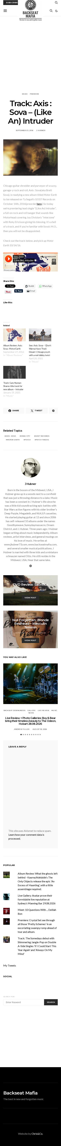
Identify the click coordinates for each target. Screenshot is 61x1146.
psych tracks (42, 440)
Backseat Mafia (20, 1093)
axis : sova (11, 436)
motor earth (13, 440)
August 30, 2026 (40, 729)
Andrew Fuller (21, 729)
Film (41, 582)
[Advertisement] (30, 54)
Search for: (9, 997)
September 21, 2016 (24, 130)
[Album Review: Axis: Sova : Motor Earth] (14, 334)
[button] (56, 11)
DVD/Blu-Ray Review (27, 582)
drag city (25, 436)
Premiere (34, 94)
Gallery (31, 710)
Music (25, 94)
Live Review (43, 710)
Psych (28, 440)
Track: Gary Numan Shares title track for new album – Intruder (13, 386)
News (31, 713)
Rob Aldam (40, 590)
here (39, 203)
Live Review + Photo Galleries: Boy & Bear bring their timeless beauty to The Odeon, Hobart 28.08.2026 (30, 721)
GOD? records (42, 436)
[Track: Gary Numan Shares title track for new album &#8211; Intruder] (14, 372)
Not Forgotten (34, 617)
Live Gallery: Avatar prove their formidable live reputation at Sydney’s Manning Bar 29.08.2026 (36, 899)
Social (7, 976)
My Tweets (9, 965)
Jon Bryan (41, 633)
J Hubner (40, 130)
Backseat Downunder (14, 710)
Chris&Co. (37, 1133)
